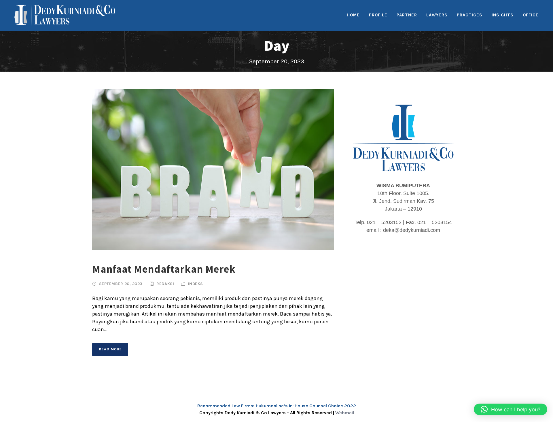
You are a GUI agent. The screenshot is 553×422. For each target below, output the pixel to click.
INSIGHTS (503, 15)
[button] (510, 409)
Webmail (344, 412)
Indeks (195, 283)
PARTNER (407, 15)
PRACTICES (469, 15)
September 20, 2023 (121, 283)
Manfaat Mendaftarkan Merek (164, 269)
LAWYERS (437, 15)
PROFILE (378, 15)
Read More (110, 349)
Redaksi (165, 283)
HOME (353, 15)
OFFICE (531, 15)
